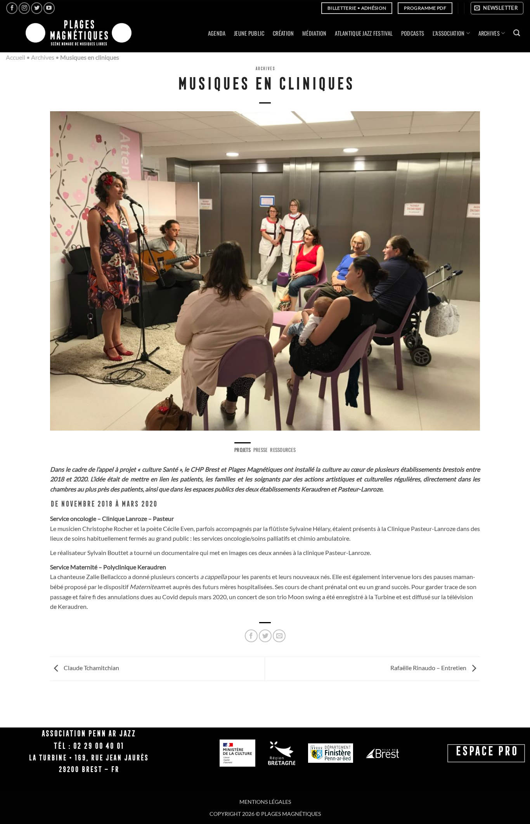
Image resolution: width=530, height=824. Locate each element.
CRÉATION (283, 33)
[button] (497, 8)
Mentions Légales (265, 801)
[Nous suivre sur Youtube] (49, 8)
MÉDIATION (314, 33)
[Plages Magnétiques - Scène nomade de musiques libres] (76, 33)
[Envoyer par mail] (279, 635)
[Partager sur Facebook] (251, 635)
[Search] (516, 33)
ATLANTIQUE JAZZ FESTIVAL (364, 33)
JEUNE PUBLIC (249, 33)
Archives (42, 57)
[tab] (242, 450)
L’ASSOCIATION (449, 33)
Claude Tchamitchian (90, 668)
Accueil (15, 57)
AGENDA (217, 33)
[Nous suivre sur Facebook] (11, 8)
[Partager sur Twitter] (265, 635)
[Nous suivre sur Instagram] (24, 8)
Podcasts (412, 33)
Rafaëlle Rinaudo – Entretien (429, 668)
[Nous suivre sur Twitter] (36, 8)
